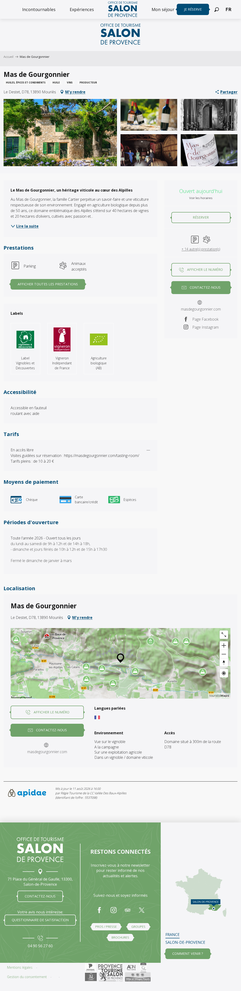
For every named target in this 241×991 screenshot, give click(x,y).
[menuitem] (39, 9)
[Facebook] (99, 912)
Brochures (120, 937)
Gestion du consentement (27, 977)
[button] (217, 9)
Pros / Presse (106, 926)
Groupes (138, 926)
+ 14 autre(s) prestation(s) (200, 249)
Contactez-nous (40, 896)
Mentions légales (19, 967)
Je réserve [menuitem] (193, 9)
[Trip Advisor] (127, 912)
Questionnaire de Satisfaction (40, 920)
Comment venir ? (187, 953)
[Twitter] (142, 912)
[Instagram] (113, 912)
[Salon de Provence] (40, 850)
